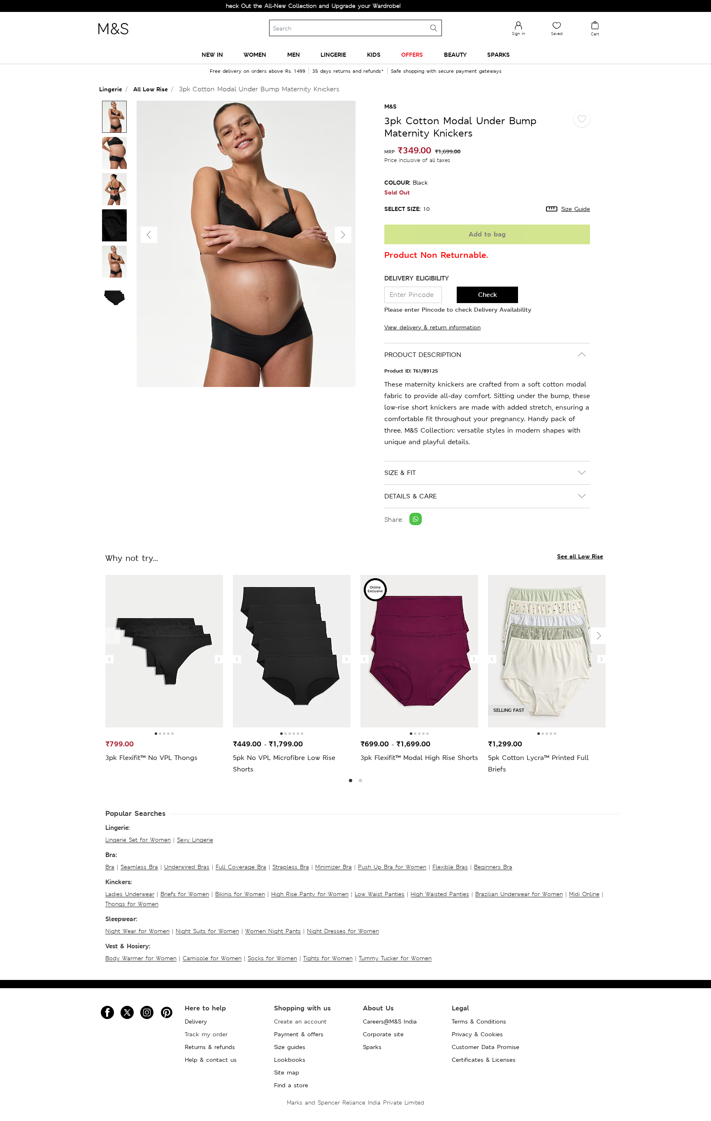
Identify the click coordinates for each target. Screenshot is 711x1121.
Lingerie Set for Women (138, 839)
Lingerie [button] (333, 54)
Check (487, 294)
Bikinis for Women (240, 894)
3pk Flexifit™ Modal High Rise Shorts (419, 757)
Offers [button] (412, 54)
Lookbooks (289, 1059)
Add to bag (487, 234)
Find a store (291, 1085)
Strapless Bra (290, 867)
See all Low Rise (580, 556)
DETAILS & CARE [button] (410, 496)
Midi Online (584, 894)
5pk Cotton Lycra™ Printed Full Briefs (538, 763)
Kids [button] (374, 54)
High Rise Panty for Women (310, 894)
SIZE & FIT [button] (400, 472)
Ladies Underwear (129, 894)
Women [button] (255, 54)
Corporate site (383, 1034)
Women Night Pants (273, 931)
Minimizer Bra (333, 867)
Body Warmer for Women (141, 958)
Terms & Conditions (479, 1021)
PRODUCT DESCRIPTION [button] (422, 354)
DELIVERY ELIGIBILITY (416, 278)
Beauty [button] (455, 54)
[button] (343, 235)
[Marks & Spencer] (113, 36)
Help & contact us (211, 1059)
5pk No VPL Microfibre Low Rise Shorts (284, 763)
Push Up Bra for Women (392, 867)
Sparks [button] (498, 54)
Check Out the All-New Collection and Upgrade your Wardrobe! (287, 5)
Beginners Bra (493, 867)
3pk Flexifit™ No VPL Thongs (151, 757)
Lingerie (110, 89)
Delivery (196, 1021)
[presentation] (109, 659)
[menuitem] (212, 54)
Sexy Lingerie (195, 839)
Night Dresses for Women (343, 931)
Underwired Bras (186, 867)
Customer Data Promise (485, 1047)
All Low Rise (150, 89)
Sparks (372, 1047)
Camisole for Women (212, 958)
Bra (109, 867)
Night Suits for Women (207, 931)
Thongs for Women (131, 904)
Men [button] (293, 54)
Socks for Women (272, 958)
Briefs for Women (184, 894)
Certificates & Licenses (484, 1059)
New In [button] (212, 54)
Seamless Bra (139, 867)
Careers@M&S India (390, 1021)
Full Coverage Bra (241, 867)
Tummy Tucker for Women (395, 958)
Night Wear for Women (137, 931)
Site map (286, 1072)
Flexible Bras (450, 867)
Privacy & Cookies (477, 1034)
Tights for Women (328, 958)
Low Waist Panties (379, 894)
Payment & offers (298, 1034)
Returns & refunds (210, 1047)
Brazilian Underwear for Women (519, 894)
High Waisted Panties (440, 894)
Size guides (289, 1047)
